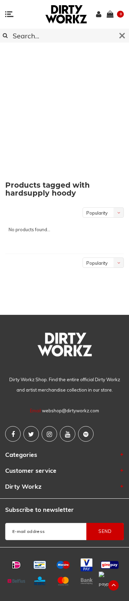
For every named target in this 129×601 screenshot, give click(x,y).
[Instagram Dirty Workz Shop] (49, 434)
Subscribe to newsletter (39, 509)
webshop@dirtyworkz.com (70, 410)
